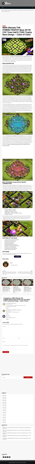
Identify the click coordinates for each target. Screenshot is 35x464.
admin (11, 262)
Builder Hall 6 (4, 398)
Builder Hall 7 (4, 400)
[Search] (32, 7)
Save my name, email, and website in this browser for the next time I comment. (15, 345)
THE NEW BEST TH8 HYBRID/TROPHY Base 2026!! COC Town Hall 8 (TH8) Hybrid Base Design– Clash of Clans (6, 288)
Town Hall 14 (4, 412)
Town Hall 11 (4, 407)
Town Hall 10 (4, 405)
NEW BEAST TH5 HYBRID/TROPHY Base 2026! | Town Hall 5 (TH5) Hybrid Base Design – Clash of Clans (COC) (16, 433)
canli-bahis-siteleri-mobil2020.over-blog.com (13, 309)
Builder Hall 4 (4, 395)
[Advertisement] (17, 18)
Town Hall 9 (4, 422)
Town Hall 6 (4, 417)
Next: (25, 273)
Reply (7, 313)
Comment (4, 326)
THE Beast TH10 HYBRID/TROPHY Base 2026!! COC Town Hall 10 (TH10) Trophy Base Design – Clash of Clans (16, 431)
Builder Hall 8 (4, 402)
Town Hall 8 (4, 420)
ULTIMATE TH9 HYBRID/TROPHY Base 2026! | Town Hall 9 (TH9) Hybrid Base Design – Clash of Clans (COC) (16, 436)
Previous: (9, 273)
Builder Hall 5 (4, 397)
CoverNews (20, 462)
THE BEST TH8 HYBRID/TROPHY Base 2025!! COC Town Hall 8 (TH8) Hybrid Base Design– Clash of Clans (28, 288)
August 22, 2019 (5, 36)
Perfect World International (10, 303)
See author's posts (14, 265)
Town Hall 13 (4, 410)
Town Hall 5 (4, 415)
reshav (7, 315)
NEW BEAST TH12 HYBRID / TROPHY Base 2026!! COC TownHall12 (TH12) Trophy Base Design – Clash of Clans (17, 428)
